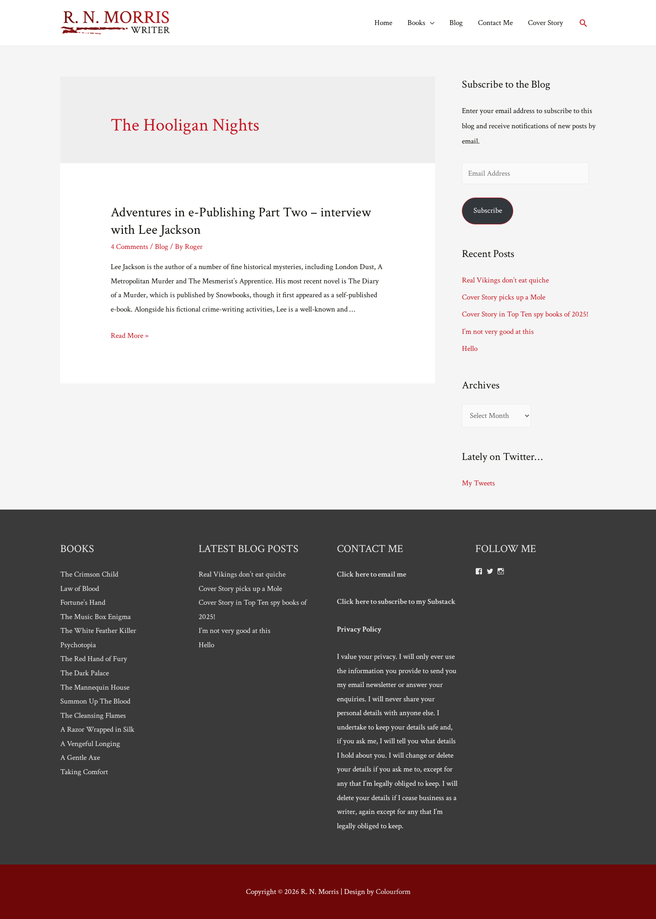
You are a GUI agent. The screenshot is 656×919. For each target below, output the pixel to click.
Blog (456, 23)
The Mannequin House (94, 687)
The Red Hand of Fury (93, 659)
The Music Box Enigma (95, 617)
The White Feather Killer (98, 631)
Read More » (130, 336)
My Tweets (478, 483)
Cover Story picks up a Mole (503, 297)
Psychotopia (78, 645)
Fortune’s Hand (82, 602)
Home (383, 23)
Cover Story (545, 23)
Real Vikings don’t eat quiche (505, 280)
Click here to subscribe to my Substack (396, 602)
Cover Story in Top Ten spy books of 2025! (525, 314)
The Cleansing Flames (93, 716)
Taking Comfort (84, 772)
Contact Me (495, 23)
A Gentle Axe (80, 758)
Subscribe (487, 210)
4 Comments (129, 247)
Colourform (393, 892)
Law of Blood (79, 589)
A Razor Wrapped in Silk (97, 729)
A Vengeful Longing (90, 744)
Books (416, 23)
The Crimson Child (89, 574)
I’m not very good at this (498, 332)
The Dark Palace (84, 673)
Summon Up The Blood (95, 701)
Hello (469, 349)
